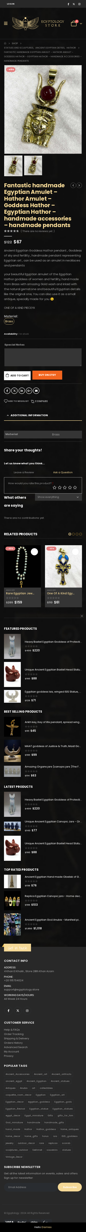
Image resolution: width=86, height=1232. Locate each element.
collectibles (46, 1088)
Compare (41, 401)
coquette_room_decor (18, 1094)
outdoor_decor (26, 1143)
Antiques (11, 1088)
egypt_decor (13, 1115)
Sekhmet (37, 1149)
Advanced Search (16, 1047)
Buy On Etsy (47, 375)
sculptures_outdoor (17, 1149)
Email (36, 391)
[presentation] (9, 110)
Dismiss (47, 1227)
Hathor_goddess (46, 1129)
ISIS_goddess (70, 1136)
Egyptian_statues (63, 1108)
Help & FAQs (12, 1030)
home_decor (13, 1136)
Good (70, 488)
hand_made (13, 1129)
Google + (29, 391)
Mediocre (60, 488)
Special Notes (14, 345)
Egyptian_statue (38, 1108)
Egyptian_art (57, 1094)
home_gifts (31, 1136)
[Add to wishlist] (39, 590)
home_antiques (70, 1129)
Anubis (24, 1088)
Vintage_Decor (14, 1156)
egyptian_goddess (39, 1101)
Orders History (13, 1043)
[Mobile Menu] (7, 23)
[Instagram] (79, 4)
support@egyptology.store (21, 989)
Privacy (8, 1056)
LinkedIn (22, 391)
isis (55, 1136)
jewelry (9, 1143)
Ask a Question (63, 472)
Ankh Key (10, 590)
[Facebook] (68, 4)
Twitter (14, 391)
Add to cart (19, 375)
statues (66, 1149)
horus (45, 1136)
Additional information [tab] (29, 415)
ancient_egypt (14, 1081)
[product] (22, 566)
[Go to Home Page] (5, 43)
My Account (11, 1051)
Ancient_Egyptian (36, 1081)
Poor (55, 488)
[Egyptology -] (26, 23)
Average (65, 488)
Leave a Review (24, 472)
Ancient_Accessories (18, 1074)
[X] (73, 4)
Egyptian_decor (15, 1101)
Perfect (75, 488)
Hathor (28, 1129)
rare (41, 1143)
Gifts (50, 1115)
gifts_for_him (65, 1115)
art (33, 1088)
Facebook (7, 391)
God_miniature (14, 1122)
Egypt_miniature (34, 1115)
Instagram (27, 1011)
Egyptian (41, 1094)
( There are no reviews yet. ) (38, 231)
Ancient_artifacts (61, 1074)
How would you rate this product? (30, 483)
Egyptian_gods (63, 1101)
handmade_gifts (54, 1122)
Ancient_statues (60, 1081)
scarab (66, 1143)
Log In (11, 3)
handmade (33, 1122)
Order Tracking (14, 1034)
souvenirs (52, 1149)
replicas (53, 1143)
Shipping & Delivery (16, 1038)
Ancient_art (40, 1074)
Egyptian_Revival (15, 1108)
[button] (70, 534)
